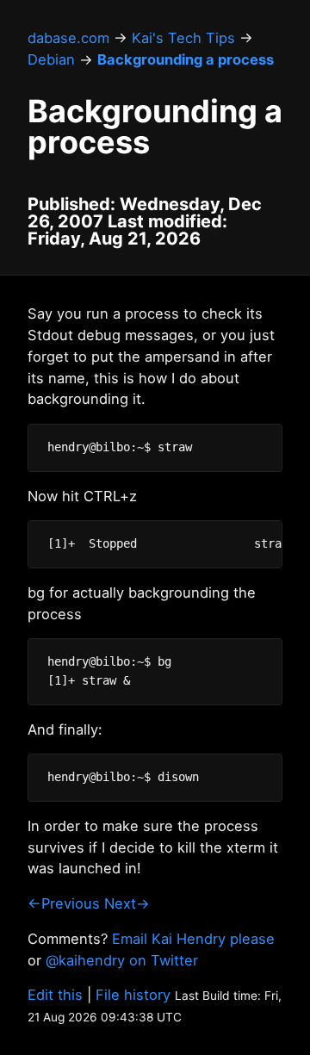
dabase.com (68, 38)
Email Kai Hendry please (193, 938)
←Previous (64, 903)
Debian (51, 59)
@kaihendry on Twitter (122, 960)
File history (133, 994)
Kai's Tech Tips (183, 38)
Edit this (55, 994)
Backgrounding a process (185, 59)
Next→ (127, 903)
